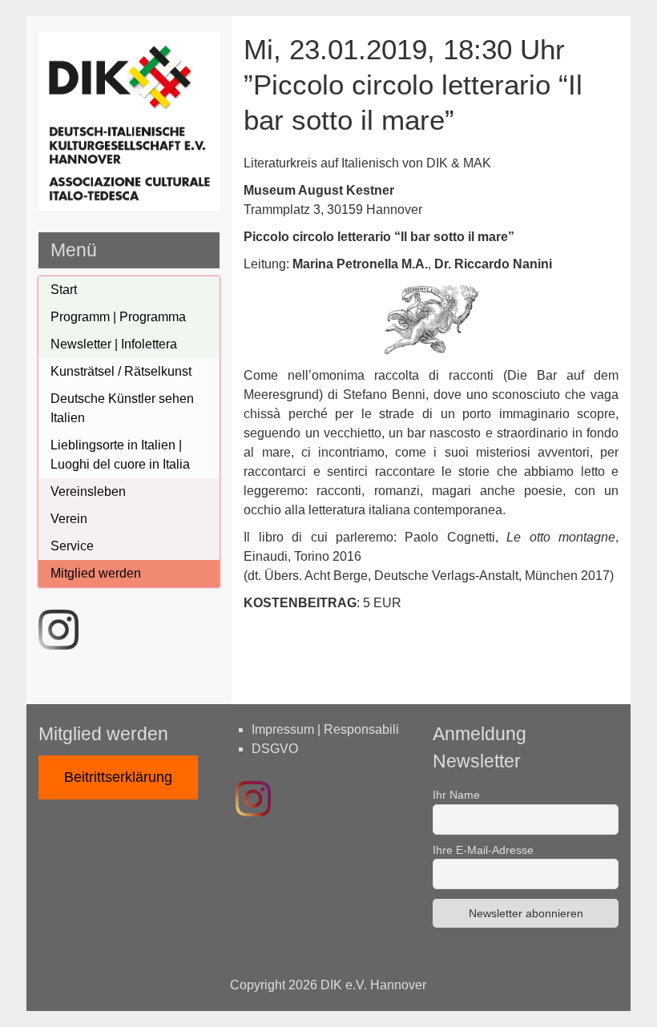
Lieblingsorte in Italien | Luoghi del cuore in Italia (120, 454)
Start (63, 289)
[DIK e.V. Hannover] (129, 206)
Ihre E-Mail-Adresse (483, 850)
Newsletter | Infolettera (113, 344)
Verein (68, 519)
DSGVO (275, 748)
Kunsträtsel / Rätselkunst (120, 371)
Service (72, 546)
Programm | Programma (118, 317)
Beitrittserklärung (118, 777)
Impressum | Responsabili (325, 729)
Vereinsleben (88, 491)
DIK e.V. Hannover (373, 985)
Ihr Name (456, 794)
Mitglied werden (95, 573)
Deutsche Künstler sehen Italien (122, 408)
